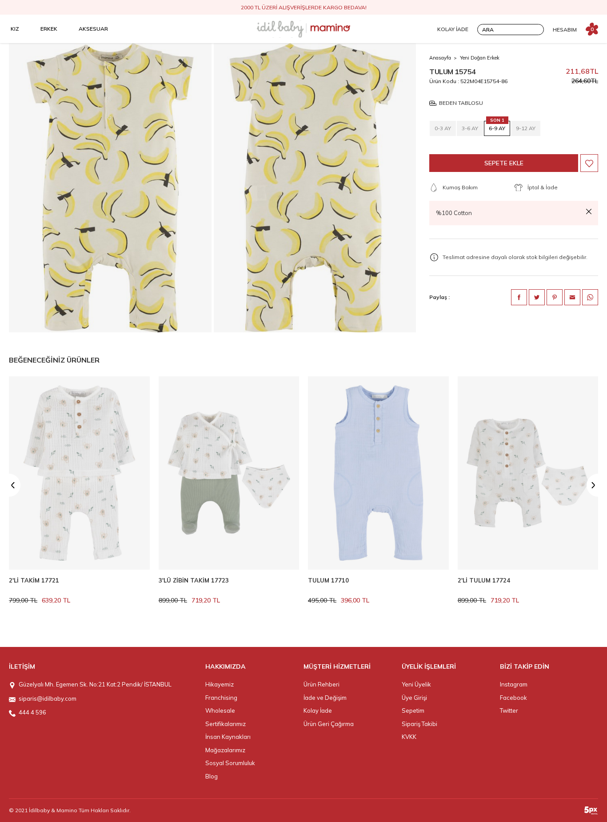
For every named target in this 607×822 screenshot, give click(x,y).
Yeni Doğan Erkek (479, 58)
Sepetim (413, 710)
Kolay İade (318, 710)
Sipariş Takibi (419, 723)
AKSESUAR (93, 28)
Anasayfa (440, 58)
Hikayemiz (219, 684)
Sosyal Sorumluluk (230, 762)
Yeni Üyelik (416, 684)
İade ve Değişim (325, 697)
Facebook (513, 697)
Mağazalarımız (225, 750)
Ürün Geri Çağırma (329, 723)
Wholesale (220, 710)
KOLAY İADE (452, 29)
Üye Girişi (414, 697)
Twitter (509, 710)
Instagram (513, 684)
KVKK (409, 736)
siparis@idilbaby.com (47, 698)
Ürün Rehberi (321, 684)
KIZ (15, 28)
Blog (211, 776)
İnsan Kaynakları (228, 736)
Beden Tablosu (461, 103)
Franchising (221, 697)
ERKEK (48, 28)
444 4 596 (32, 712)
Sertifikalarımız (225, 723)
